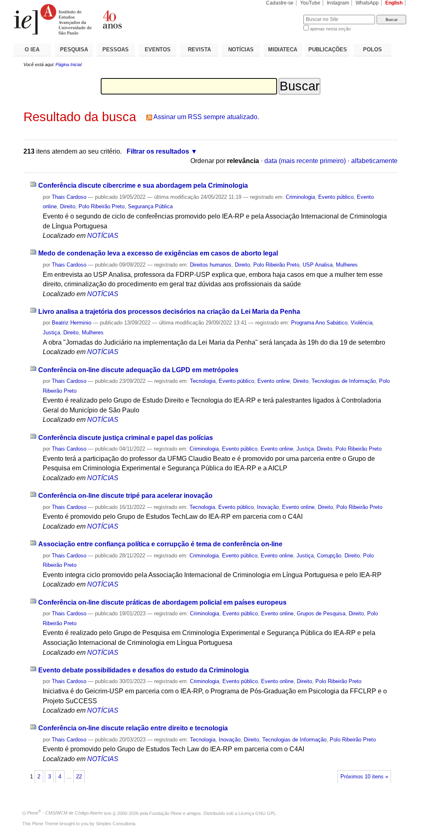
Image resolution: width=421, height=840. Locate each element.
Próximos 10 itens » (364, 777)
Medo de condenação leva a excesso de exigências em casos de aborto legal (158, 253)
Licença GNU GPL (257, 812)
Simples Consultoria (115, 823)
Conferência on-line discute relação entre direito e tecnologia (133, 728)
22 (79, 777)
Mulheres (347, 265)
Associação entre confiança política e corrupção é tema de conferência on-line (160, 544)
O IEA (32, 49)
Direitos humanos (210, 265)
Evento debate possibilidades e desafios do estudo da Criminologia (143, 670)
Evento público (336, 197)
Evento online (273, 381)
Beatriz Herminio (71, 323)
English (393, 3)
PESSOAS (115, 49)
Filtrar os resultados (158, 151)
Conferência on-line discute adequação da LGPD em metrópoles (138, 369)
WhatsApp (367, 3)
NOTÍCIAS (241, 49)
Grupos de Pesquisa (321, 613)
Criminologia (300, 197)
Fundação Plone (165, 812)
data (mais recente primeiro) (305, 160)
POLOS (372, 49)
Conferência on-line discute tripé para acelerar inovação (125, 495)
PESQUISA (74, 49)
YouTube (310, 3)
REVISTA (199, 49)
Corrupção (329, 555)
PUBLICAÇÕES (327, 49)
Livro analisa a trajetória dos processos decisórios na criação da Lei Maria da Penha (169, 311)
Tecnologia (202, 381)
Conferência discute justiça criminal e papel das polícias (125, 437)
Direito (67, 206)
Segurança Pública (150, 206)
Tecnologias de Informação (344, 381)
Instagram (338, 3)
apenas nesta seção (330, 28)
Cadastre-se (280, 3)
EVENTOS (158, 49)
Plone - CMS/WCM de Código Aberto (65, 812)
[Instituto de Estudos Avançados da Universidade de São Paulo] (111, 19)
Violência (361, 323)
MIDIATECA (282, 49)
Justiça (51, 332)
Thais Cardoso (69, 197)
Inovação (268, 507)
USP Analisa (318, 265)
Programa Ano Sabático (319, 323)
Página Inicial (68, 64)
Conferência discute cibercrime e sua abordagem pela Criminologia (143, 185)
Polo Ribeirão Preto (102, 206)
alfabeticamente (374, 160)
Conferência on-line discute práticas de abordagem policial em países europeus (162, 602)
